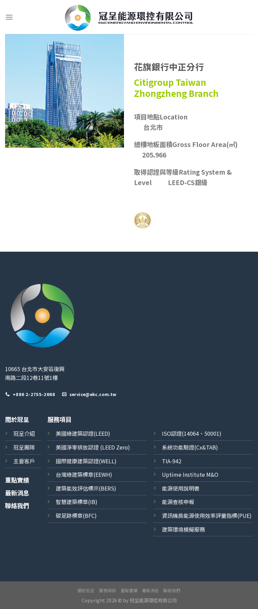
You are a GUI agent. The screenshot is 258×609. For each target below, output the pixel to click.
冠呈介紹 (24, 433)
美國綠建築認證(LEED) (83, 433)
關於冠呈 (17, 419)
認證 (176, 433)
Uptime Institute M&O (190, 474)
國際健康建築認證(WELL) (86, 461)
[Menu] (9, 17)
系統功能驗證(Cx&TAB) (190, 447)
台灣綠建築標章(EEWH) (84, 474)
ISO (166, 433)
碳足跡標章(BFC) (76, 515)
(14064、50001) (201, 433)
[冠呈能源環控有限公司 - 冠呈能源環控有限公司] (129, 17)
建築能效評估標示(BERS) (86, 488)
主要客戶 (24, 461)
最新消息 (17, 492)
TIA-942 (171, 461)
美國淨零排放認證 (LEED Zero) (93, 447)
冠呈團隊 (24, 447)
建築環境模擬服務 (183, 529)
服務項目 (107, 590)
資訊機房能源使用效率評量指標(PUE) (207, 515)
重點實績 (17, 479)
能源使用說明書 (181, 488)
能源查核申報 (178, 502)
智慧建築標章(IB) (76, 502)
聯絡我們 (17, 505)
